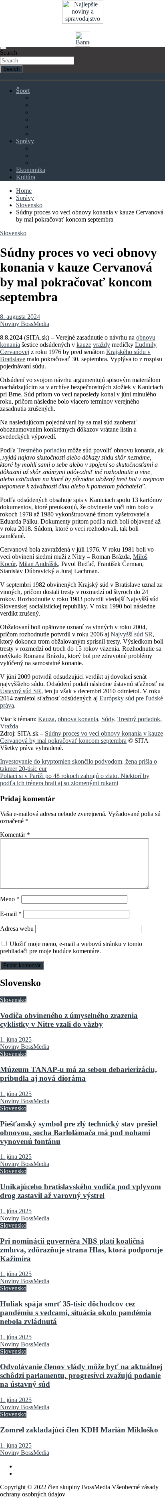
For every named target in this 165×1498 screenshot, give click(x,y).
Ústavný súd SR (20, 691)
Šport (23, 90)
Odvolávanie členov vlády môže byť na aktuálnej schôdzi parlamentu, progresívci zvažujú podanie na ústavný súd (81, 1375)
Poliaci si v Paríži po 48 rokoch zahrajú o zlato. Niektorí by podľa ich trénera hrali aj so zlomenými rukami (74, 779)
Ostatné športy (50, 133)
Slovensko (45, 148)
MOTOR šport (51, 119)
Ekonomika (30, 169)
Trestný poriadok (138, 719)
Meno (10, 899)
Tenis (39, 126)
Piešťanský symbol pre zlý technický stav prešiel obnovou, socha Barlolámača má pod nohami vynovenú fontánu (78, 1133)
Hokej (40, 105)
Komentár (15, 834)
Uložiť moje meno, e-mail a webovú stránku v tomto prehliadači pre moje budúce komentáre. (71, 947)
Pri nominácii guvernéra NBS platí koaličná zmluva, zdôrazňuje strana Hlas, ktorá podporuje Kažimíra (81, 1250)
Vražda (9, 726)
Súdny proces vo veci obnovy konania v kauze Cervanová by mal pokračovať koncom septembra (81, 737)
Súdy (107, 719)
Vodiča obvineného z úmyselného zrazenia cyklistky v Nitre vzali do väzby (69, 1019)
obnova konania (78, 719)
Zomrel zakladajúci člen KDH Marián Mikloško (79, 1430)
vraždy (101, 344)
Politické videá (50, 162)
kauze (83, 344)
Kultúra (25, 177)
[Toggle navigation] (3, 48)
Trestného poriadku (41, 450)
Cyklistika (45, 112)
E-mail (11, 913)
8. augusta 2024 (20, 316)
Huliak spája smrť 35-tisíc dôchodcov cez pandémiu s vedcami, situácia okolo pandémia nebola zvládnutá (75, 1313)
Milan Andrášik (38, 563)
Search (8, 52)
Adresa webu (17, 928)
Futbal (40, 97)
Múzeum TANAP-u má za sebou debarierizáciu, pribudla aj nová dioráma (78, 1073)
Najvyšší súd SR (132, 634)
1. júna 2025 (16, 1039)
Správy (25, 141)
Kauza (46, 719)
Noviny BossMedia (24, 323)
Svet (37, 155)
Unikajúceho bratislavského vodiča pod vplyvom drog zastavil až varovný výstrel (80, 1191)
